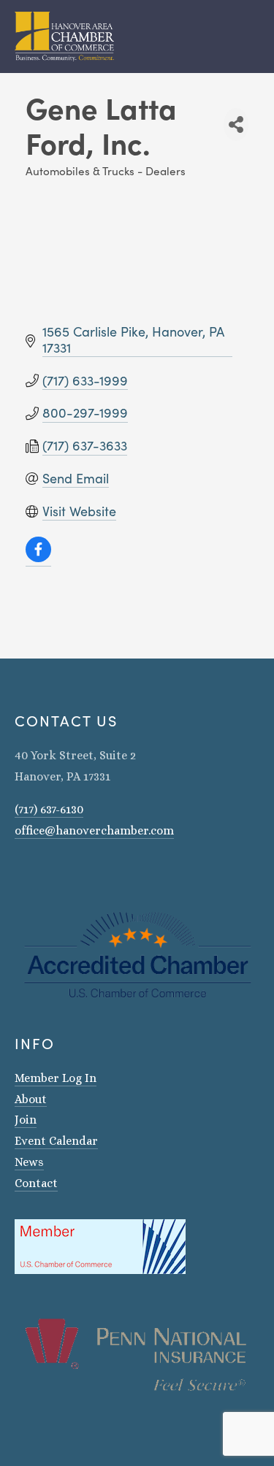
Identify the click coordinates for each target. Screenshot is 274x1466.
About (31, 1099)
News (29, 1162)
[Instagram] (20, 872)
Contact (36, 1183)
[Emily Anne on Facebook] (39, 872)
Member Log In (55, 1078)
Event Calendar (56, 1141)
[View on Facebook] (38, 557)
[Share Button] (236, 124)
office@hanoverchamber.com (94, 830)
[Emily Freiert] (58, 872)
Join (26, 1120)
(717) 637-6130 (49, 809)
